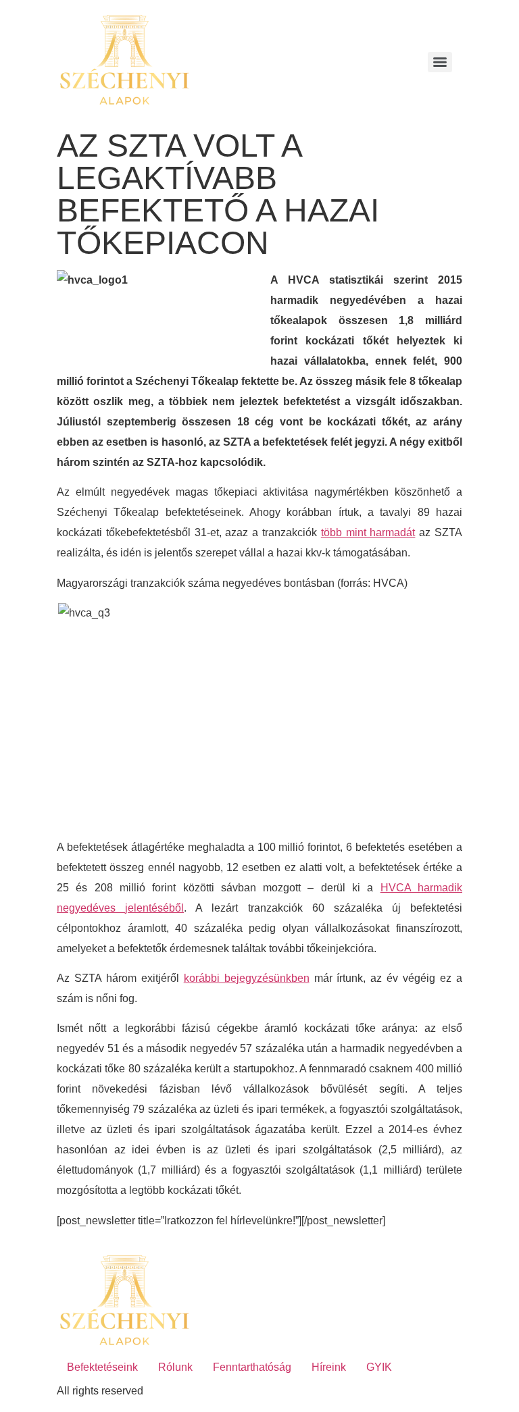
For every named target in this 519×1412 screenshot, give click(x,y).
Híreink (329, 1367)
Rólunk (175, 1367)
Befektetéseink (102, 1367)
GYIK (379, 1367)
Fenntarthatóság (252, 1367)
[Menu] (440, 62)
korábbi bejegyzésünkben (247, 978)
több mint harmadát (368, 532)
